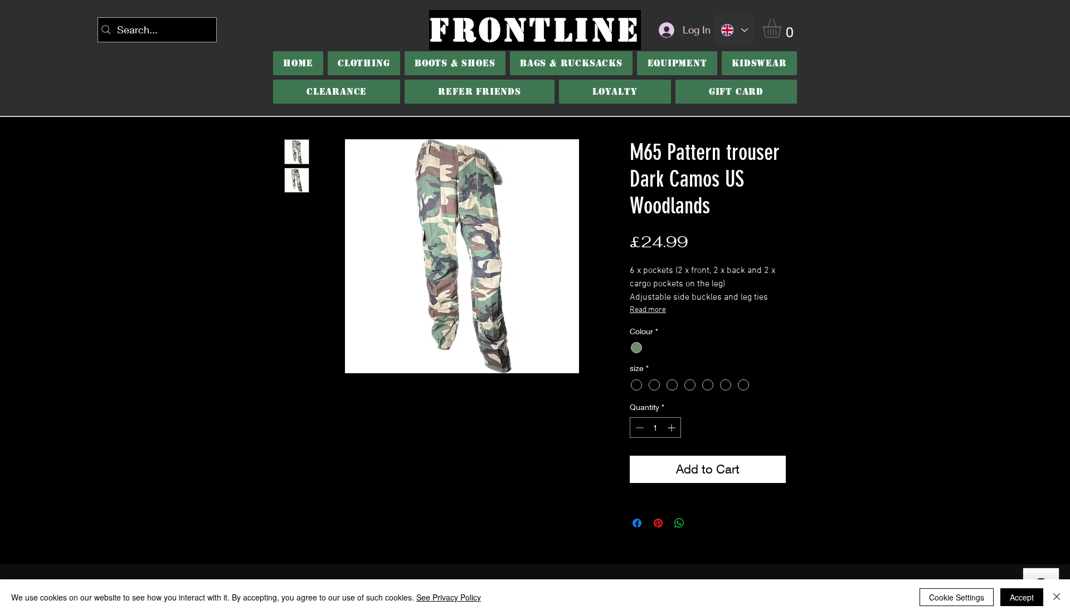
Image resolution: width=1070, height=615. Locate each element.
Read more (648, 310)
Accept (1022, 597)
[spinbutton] (655, 427)
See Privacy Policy (448, 597)
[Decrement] (638, 427)
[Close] (1056, 597)
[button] (783, 28)
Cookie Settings (956, 597)
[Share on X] (700, 523)
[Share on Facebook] (637, 523)
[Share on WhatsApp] (679, 523)
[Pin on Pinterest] (658, 523)
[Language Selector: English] (734, 30)
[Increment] (672, 427)
